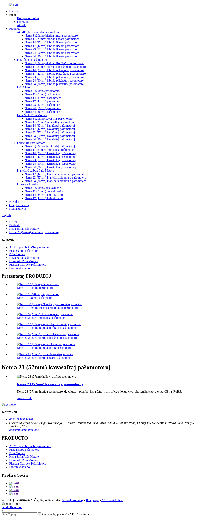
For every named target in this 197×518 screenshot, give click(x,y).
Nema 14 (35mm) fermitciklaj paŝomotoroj (50, 153)
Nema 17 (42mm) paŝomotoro (43, 101)
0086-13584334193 (21, 419)
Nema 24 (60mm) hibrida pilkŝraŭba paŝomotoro (54, 80)
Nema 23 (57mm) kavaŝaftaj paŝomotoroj (50, 132)
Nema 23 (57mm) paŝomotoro (43, 104)
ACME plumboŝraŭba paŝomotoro (38, 32)
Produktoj (15, 28)
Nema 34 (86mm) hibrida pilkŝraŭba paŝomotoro (54, 84)
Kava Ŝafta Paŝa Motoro (32, 115)
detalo (28, 398)
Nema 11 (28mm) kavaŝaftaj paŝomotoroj (50, 122)
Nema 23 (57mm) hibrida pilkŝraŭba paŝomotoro (54, 77)
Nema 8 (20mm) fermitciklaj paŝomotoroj (50, 146)
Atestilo (21, 25)
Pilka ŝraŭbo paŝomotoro (32, 59)
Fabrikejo (22, 21)
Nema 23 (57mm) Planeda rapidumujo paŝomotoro (55, 177)
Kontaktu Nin (17, 208)
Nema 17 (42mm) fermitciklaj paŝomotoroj (50, 156)
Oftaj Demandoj (19, 205)
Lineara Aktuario (27, 184)
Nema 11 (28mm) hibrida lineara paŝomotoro (52, 39)
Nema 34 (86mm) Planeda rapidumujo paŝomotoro (55, 181)
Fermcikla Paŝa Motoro (31, 142)
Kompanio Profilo (28, 18)
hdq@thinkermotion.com (24, 429)
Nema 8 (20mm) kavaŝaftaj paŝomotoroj (49, 118)
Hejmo (13, 11)
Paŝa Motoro (24, 87)
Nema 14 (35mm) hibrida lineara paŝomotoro (52, 42)
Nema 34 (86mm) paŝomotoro (43, 111)
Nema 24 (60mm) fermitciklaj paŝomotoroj (50, 163)
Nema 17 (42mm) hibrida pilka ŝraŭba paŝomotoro (55, 73)
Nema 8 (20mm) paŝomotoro (42, 91)
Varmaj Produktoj (72, 500)
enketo (21, 398)
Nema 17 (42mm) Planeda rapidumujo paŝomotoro (55, 174)
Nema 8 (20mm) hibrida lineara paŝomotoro (51, 35)
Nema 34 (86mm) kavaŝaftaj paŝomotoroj (50, 139)
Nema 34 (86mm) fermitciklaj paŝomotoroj (50, 167)
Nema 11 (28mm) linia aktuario (44, 191)
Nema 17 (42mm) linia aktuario (44, 198)
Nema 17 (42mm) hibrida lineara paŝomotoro (52, 46)
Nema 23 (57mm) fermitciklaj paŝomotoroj (50, 160)
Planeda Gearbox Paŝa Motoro (35, 170)
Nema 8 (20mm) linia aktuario (43, 187)
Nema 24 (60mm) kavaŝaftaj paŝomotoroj (50, 136)
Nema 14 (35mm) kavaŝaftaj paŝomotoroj (50, 125)
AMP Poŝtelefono (112, 500)
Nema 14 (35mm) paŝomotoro (43, 97)
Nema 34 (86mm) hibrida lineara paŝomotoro (52, 56)
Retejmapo (92, 500)
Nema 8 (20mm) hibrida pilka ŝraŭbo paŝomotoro (54, 63)
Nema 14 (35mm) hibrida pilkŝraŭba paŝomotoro (54, 70)
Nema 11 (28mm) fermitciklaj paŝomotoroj (50, 149)
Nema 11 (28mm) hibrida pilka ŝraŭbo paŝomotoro (55, 66)
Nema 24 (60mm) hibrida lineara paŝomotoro (52, 52)
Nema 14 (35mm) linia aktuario (44, 194)
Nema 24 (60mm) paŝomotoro (43, 108)
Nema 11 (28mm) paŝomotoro (43, 94)
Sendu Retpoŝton (12, 507)
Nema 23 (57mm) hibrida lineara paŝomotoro (52, 49)
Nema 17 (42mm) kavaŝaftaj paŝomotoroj (50, 129)
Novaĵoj (14, 201)
